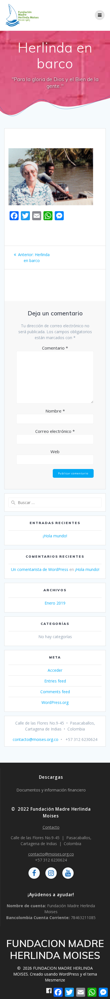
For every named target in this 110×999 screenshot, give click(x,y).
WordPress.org (55, 702)
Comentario (55, 348)
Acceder (55, 670)
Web (55, 451)
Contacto (51, 827)
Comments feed (55, 691)
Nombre (55, 411)
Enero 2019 (55, 603)
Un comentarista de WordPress (39, 569)
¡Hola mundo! (55, 535)
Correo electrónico (55, 431)
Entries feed (55, 681)
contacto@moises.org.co (35, 739)
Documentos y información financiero (51, 790)
